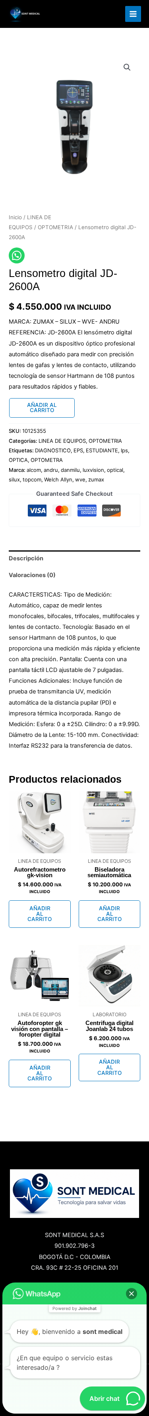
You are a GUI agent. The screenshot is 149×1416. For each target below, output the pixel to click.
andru (51, 470)
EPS (78, 450)
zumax (96, 479)
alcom (34, 470)
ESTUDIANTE (102, 450)
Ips (124, 450)
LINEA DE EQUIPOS (62, 441)
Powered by (74, 1308)
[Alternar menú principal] (133, 14)
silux (14, 479)
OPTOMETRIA (55, 227)
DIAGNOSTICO (53, 450)
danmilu (70, 470)
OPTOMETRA (47, 460)
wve (80, 479)
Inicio (15, 217)
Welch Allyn (58, 479)
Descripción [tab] (26, 558)
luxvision (93, 470)
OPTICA (18, 460)
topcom (32, 479)
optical (115, 470)
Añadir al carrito (42, 408)
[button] (127, 67)
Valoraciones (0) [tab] (32, 575)
